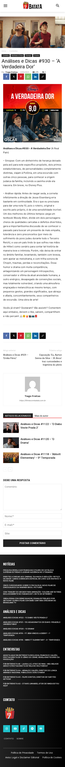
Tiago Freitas (11, 72)
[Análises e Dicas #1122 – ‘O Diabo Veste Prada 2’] (11, 427)
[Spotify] (32, 728)
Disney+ (28, 55)
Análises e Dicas (17, 55)
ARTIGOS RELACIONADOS (18, 416)
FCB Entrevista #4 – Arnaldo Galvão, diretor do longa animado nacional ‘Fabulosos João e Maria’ (30, 671)
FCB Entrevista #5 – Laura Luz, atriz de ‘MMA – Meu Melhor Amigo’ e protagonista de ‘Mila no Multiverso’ (31, 665)
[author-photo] (32, 391)
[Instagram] (6, 728)
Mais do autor (41, 416)
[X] (13, 77)
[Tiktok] (23, 728)
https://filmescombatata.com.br (32, 400)
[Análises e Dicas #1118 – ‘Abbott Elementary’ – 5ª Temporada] (11, 457)
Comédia (13, 51)
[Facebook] (6, 77)
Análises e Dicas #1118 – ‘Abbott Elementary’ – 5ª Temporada (31, 640)
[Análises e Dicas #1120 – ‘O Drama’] (11, 442)
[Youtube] (15, 728)
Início (4, 51)
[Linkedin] (35, 77)
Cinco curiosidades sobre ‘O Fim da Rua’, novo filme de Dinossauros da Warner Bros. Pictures (29, 586)
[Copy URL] (42, 77)
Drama (36, 55)
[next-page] (10, 469)
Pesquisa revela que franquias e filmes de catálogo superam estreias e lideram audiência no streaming (28, 571)
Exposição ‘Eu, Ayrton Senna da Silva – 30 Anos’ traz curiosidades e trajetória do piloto (48, 359)
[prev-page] (5, 469)
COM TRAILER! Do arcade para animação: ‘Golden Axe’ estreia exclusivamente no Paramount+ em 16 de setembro (32, 593)
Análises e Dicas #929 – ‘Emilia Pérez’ (15, 356)
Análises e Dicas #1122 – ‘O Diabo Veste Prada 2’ (25, 618)
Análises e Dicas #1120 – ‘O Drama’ (18, 629)
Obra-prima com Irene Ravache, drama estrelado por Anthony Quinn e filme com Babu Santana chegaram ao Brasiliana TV (29, 601)
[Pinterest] (21, 77)
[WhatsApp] (28, 77)
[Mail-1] (40, 728)
